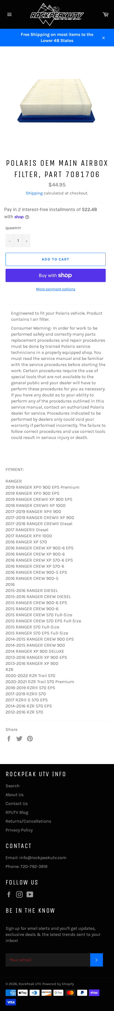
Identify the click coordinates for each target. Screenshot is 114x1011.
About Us (15, 794)
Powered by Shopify (58, 984)
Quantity (13, 228)
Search (13, 785)
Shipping (34, 193)
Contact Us (17, 803)
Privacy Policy (19, 830)
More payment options (55, 289)
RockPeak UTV (30, 984)
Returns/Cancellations (28, 821)
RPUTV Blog (17, 812)
